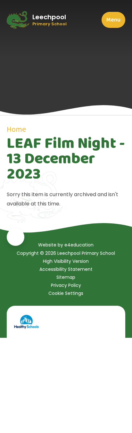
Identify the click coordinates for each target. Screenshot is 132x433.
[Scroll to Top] (15, 237)
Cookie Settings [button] (65, 293)
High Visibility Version (66, 261)
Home (16, 129)
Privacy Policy (66, 285)
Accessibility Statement (66, 269)
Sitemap (65, 277)
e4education (79, 245)
